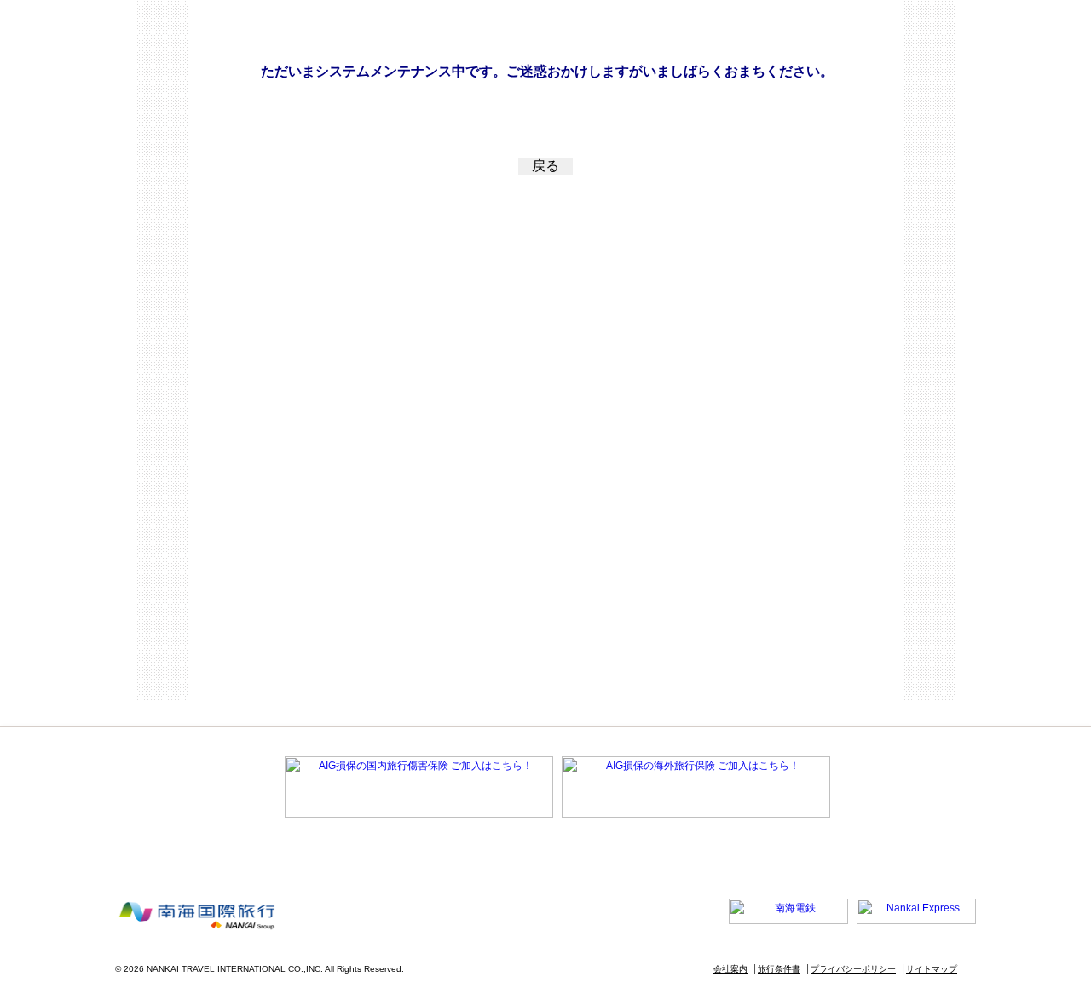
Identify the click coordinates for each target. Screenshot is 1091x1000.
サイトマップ (931, 969)
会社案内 (730, 969)
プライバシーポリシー (853, 969)
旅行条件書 (779, 969)
